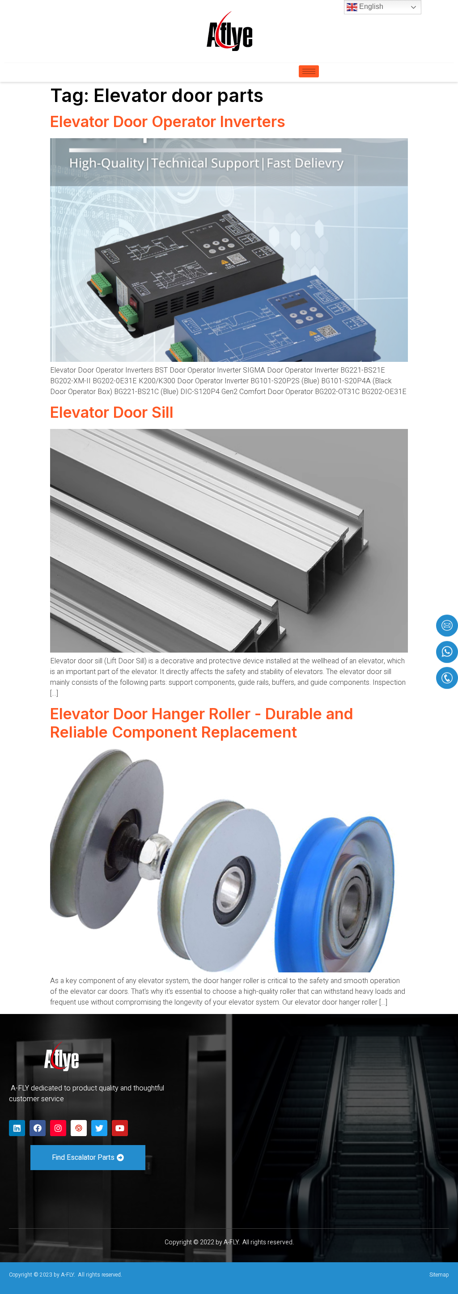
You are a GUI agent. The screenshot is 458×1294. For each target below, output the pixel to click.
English (370, 6)
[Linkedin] (17, 1128)
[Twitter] (99, 1128)
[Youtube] (120, 1128)
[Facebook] (38, 1128)
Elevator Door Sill (112, 412)
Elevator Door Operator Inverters (167, 121)
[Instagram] (58, 1128)
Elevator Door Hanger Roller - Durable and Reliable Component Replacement (201, 722)
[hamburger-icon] (309, 71)
